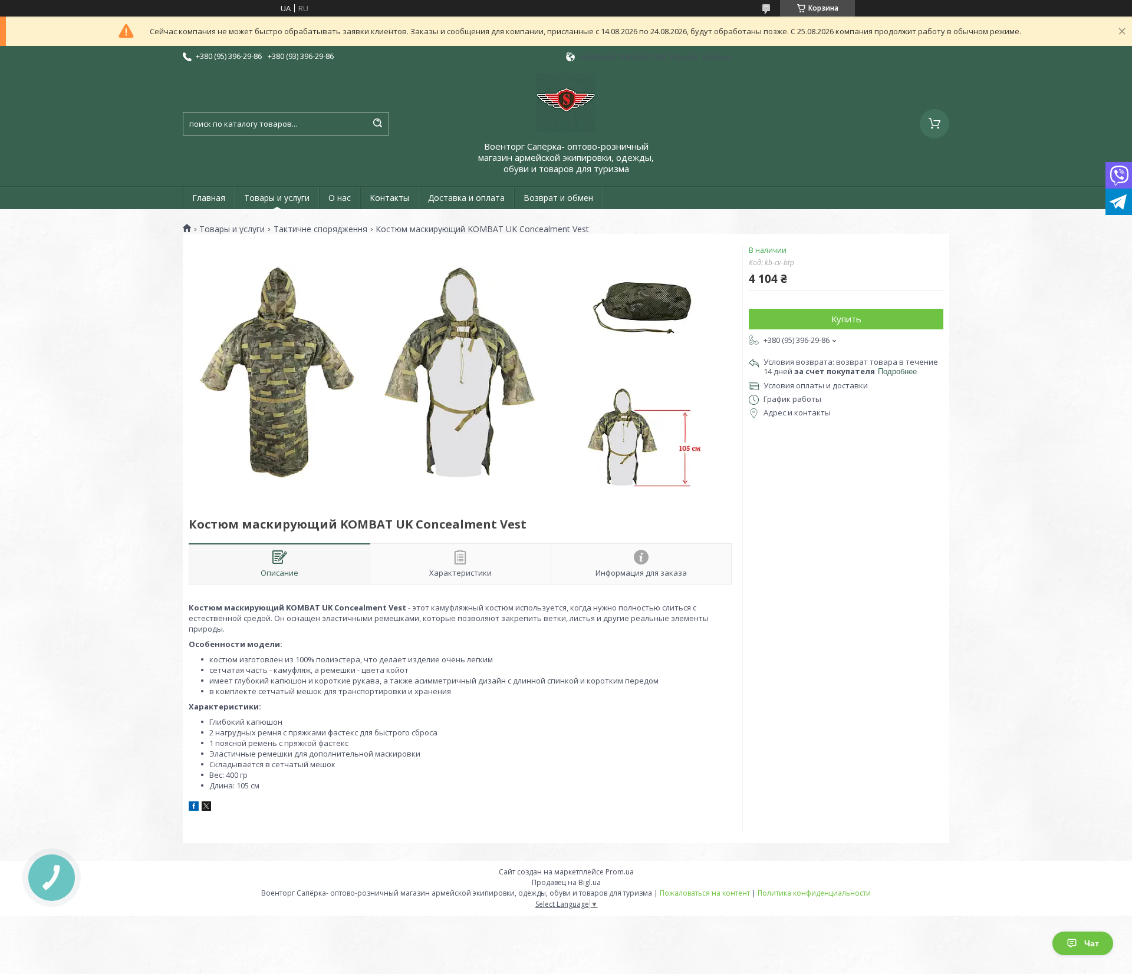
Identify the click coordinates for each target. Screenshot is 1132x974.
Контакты (389, 197)
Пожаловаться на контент (705, 893)
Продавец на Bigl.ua (566, 882)
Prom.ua (620, 872)
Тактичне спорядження (320, 229)
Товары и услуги (277, 197)
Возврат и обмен (558, 197)
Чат (1091, 943)
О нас (339, 197)
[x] (206, 808)
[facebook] (194, 808)
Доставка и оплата (466, 197)
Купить (846, 319)
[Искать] (377, 124)
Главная (208, 197)
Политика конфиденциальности (814, 893)
